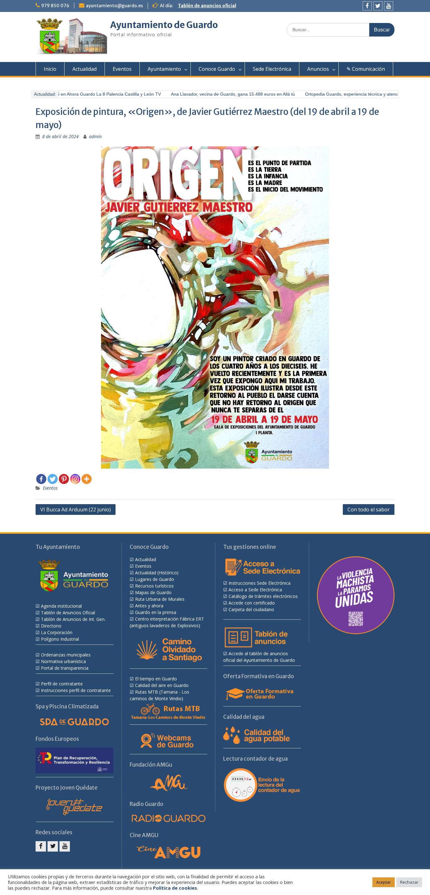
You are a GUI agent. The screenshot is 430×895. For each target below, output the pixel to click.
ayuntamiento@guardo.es (114, 5)
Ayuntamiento (164, 68)
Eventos (122, 68)
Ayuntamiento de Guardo (164, 25)
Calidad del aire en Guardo (162, 685)
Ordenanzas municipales (66, 655)
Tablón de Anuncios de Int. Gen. (73, 619)
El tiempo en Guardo (156, 679)
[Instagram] (75, 479)
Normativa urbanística (63, 661)
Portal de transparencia (64, 668)
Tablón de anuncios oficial (207, 5)
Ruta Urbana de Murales (159, 599)
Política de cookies (175, 888)
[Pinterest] (64, 479)
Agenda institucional (61, 606)
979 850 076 (55, 5)
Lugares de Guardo (154, 579)
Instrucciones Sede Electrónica (260, 583)
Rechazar (409, 882)
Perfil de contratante (62, 684)
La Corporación (56, 632)
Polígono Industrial (60, 639)
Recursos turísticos (154, 586)
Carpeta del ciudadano (251, 609)
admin (95, 136)
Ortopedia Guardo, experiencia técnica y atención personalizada (361, 94)
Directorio (51, 626)
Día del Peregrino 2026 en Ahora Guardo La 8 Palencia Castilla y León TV (78, 94)
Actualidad (84, 68)
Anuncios (318, 68)
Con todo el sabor (369, 509)
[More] (87, 479)
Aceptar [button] (383, 882)
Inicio (50, 68)
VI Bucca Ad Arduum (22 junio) (75, 509)
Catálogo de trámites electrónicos (263, 596)
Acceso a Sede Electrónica (255, 590)
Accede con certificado (252, 603)
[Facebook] (367, 5)
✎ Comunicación (366, 68)
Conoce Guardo (217, 68)
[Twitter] (377, 5)
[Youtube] (388, 5)
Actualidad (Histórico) (156, 573)
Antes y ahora (149, 606)
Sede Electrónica (272, 68)
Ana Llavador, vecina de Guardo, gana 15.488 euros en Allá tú (224, 94)
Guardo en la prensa (155, 612)
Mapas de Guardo (153, 592)
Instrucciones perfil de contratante (76, 690)
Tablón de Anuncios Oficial (68, 613)
